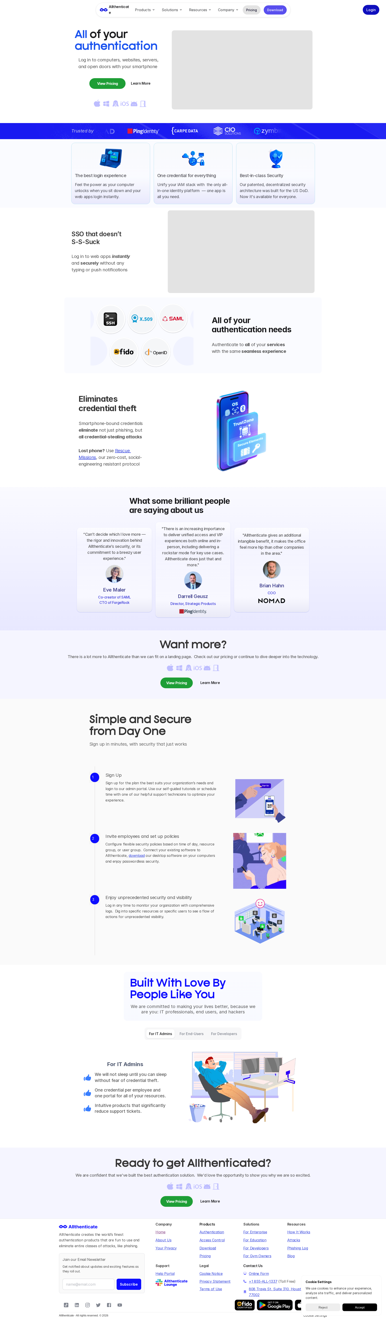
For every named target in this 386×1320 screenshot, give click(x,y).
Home (160, 1232)
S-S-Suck (85, 242)
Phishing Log (297, 1248)
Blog (291, 1256)
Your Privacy (166, 1248)
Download (207, 1248)
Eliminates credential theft (107, 403)
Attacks (293, 1240)
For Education (254, 1240)
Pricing (205, 1256)
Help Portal (164, 1273)
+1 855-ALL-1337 (263, 1281)
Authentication (211, 1232)
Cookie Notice (211, 1273)
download (137, 855)
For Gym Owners (257, 1256)
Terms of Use (210, 1289)
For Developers (256, 1248)
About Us (163, 1240)
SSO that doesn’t (97, 234)
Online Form (259, 1273)
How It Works (298, 1232)
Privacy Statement (215, 1281)
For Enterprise (255, 1232)
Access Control (212, 1240)
